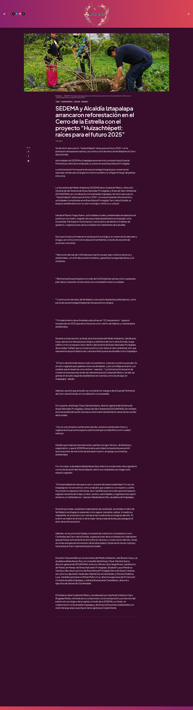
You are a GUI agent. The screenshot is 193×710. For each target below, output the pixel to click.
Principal (85, 101)
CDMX (57, 101)
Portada (77, 101)
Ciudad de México (66, 101)
